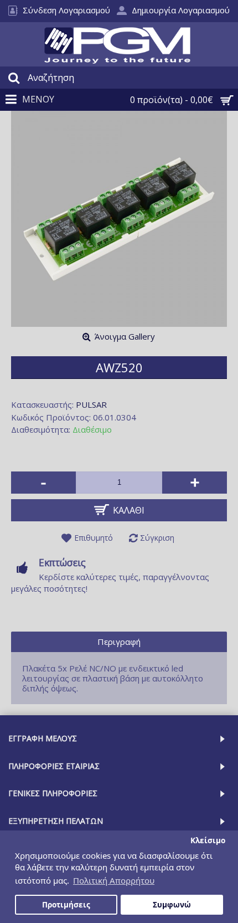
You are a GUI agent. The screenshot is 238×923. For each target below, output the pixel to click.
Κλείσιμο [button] (207, 840)
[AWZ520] (119, 219)
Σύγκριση (157, 537)
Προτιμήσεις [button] (66, 905)
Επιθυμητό (93, 537)
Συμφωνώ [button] (172, 905)
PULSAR (91, 404)
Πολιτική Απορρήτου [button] (113, 880)
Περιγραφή (119, 641)
